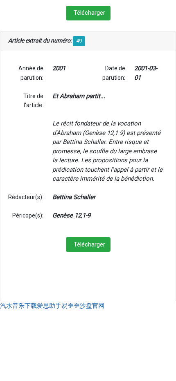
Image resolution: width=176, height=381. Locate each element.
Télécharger (89, 12)
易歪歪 (70, 305)
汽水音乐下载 (18, 305)
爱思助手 (49, 305)
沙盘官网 (92, 305)
